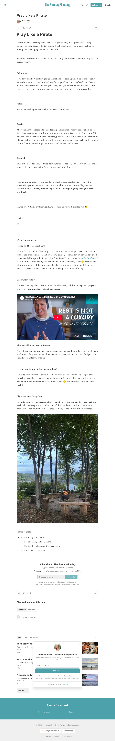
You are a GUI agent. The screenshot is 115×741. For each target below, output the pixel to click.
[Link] (13, 34)
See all (21, 690)
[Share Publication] (87, 5)
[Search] (82, 5)
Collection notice (72, 725)
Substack (46, 736)
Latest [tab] (25, 637)
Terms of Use (68, 676)
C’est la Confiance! (88, 258)
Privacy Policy (74, 678)
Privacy (56, 725)
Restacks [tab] (31, 609)
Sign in (108, 5)
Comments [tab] (22, 609)
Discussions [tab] (34, 637)
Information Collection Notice (57, 678)
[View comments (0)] (24, 28)
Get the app (68, 731)
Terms (62, 725)
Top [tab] (19, 637)
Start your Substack (51, 731)
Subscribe (96, 5)
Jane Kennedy (27, 20)
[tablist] (26, 609)
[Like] (19, 28)
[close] (79, 644)
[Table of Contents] (2, 370)
